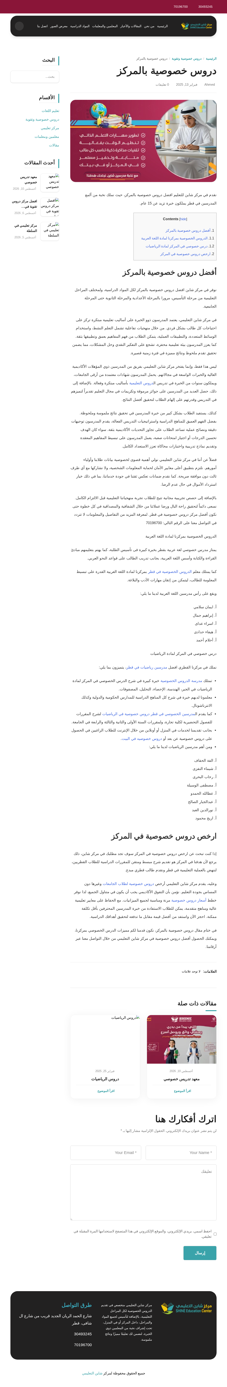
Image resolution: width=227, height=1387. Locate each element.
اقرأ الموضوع (182, 1091)
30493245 (83, 1334)
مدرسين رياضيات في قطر (146, 667)
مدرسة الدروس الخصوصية (181, 681)
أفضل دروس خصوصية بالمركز (190, 230)
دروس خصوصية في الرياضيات (126, 714)
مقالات (54, 145)
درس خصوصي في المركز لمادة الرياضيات (180, 246)
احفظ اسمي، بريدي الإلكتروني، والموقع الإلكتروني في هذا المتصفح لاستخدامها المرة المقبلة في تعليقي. (142, 1233)
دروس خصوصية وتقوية (187, 58)
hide (183, 219)
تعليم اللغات (50, 111)
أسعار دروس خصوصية (188, 900)
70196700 (83, 1345)
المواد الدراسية (80, 26)
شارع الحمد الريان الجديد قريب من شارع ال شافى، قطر (55, 1319)
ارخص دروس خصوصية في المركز (187, 254)
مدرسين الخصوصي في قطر (173, 714)
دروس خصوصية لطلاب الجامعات (128, 884)
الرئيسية (162, 26)
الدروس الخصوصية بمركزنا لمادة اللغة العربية (177, 238)
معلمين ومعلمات (47, 136)
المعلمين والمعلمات (105, 26)
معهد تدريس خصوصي (182, 1079)
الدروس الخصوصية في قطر (170, 572)
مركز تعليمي (50, 128)
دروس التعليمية (141, 383)
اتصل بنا (42, 26)
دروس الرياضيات (105, 1079)
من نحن (149, 26)
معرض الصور (59, 26)
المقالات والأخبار (130, 26)
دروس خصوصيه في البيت (142, 739)
